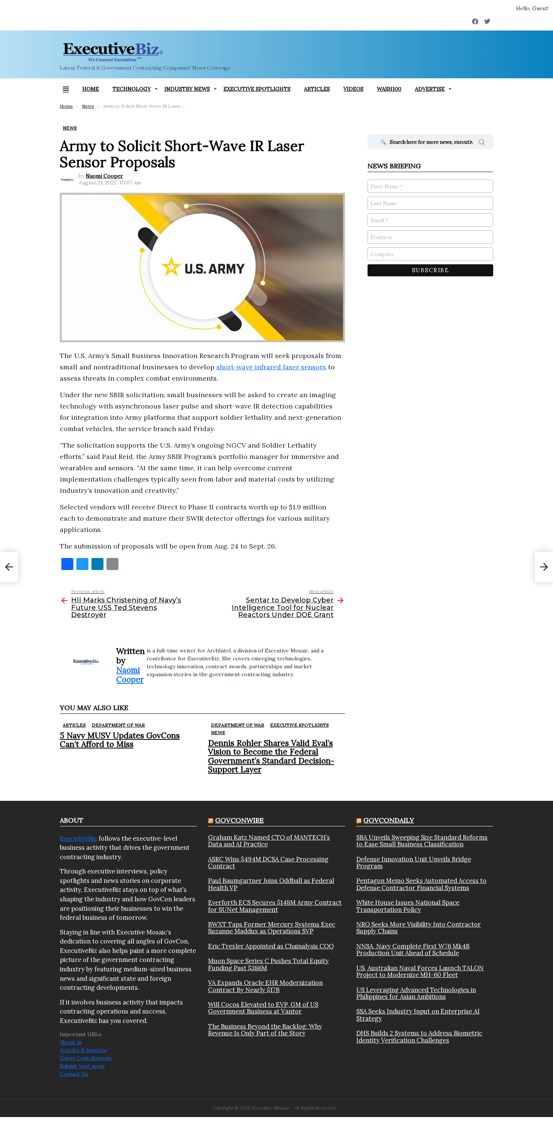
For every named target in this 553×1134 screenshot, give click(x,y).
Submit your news (82, 1065)
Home (90, 88)
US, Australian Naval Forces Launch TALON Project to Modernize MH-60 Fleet (420, 972)
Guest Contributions (86, 1058)
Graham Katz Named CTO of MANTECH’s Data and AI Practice (269, 841)
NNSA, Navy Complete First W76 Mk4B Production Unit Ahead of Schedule (412, 950)
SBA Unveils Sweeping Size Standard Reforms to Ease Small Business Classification (422, 841)
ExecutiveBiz (78, 838)
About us (71, 1042)
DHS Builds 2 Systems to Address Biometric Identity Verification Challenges (419, 1037)
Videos (353, 88)
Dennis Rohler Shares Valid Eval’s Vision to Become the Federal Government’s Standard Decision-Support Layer (271, 756)
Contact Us (74, 1073)
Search (481, 143)
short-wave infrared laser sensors (271, 367)
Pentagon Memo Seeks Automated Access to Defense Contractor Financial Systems (421, 884)
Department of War (118, 725)
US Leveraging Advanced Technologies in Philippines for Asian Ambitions (416, 993)
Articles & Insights (83, 1050)
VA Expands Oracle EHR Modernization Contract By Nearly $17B (265, 986)
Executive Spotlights (256, 88)
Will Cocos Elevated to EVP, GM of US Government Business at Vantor (263, 1008)
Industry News (187, 88)
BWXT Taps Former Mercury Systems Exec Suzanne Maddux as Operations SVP (271, 928)
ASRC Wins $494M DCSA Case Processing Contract (268, 863)
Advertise (430, 88)
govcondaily (388, 820)
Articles (317, 88)
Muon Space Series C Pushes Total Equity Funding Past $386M (268, 964)
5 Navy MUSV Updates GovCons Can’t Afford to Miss (120, 739)
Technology (131, 88)
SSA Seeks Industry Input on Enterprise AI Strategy (418, 1015)
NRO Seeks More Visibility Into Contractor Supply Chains (418, 928)
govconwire (239, 820)
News (218, 732)
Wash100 (389, 88)
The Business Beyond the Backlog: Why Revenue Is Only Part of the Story (265, 1030)
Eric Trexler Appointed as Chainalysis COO (271, 946)
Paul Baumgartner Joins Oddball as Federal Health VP (271, 884)
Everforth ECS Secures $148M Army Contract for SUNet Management (275, 906)
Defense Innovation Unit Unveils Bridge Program (413, 863)
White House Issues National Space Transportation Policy (407, 906)
